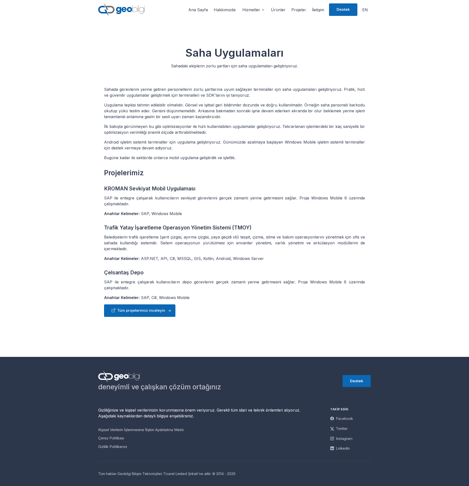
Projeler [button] (298, 9)
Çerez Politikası (111, 438)
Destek (343, 9)
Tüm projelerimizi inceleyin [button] (140, 310)
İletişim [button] (318, 9)
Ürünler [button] (278, 9)
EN (365, 9)
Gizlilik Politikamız (112, 446)
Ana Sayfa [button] (198, 9)
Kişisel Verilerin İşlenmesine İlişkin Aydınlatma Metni (141, 429)
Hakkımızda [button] (224, 9)
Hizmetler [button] (251, 9)
